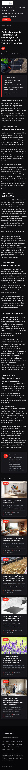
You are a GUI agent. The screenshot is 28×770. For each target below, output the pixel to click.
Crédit (13, 10)
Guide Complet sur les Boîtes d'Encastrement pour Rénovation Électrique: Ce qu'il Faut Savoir (13, 701)
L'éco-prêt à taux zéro (11, 89)
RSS (13, 749)
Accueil (4, 7)
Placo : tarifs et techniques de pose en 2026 (12, 501)
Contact (6, 19)
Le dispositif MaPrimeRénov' (13, 85)
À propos (13, 16)
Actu (10, 7)
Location (5, 16)
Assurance (5, 10)
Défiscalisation (7, 13)
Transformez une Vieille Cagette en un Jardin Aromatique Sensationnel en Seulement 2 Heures (12, 659)
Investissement (19, 13)
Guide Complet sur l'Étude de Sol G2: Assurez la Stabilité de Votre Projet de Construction (13, 578)
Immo (16, 7)
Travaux (22, 7)
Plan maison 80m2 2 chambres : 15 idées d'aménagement (13, 539)
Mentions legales (6, 749)
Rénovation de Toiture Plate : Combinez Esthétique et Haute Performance (12, 618)
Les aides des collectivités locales (14, 87)
